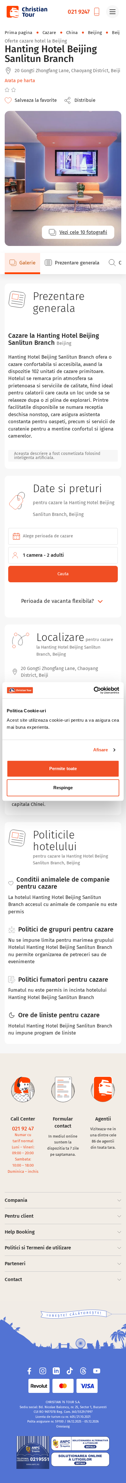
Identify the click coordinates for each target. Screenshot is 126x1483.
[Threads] (83, 1371)
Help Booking (20, 1231)
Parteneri (15, 1263)
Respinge (63, 787)
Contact (13, 1279)
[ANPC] (32, 1452)
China (72, 32)
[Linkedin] (56, 1371)
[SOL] (80, 1459)
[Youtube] (97, 1371)
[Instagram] (43, 1371)
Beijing (95, 32)
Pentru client (19, 1216)
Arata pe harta (20, 80)
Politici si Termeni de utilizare (38, 1247)
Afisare (100, 749)
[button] (81, 100)
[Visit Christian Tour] (27, 12)
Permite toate (63, 768)
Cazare (49, 32)
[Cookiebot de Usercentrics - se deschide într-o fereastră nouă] (93, 690)
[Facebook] (29, 1371)
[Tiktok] (70, 1371)
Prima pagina (19, 32)
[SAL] (80, 1443)
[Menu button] (112, 11)
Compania (16, 1200)
